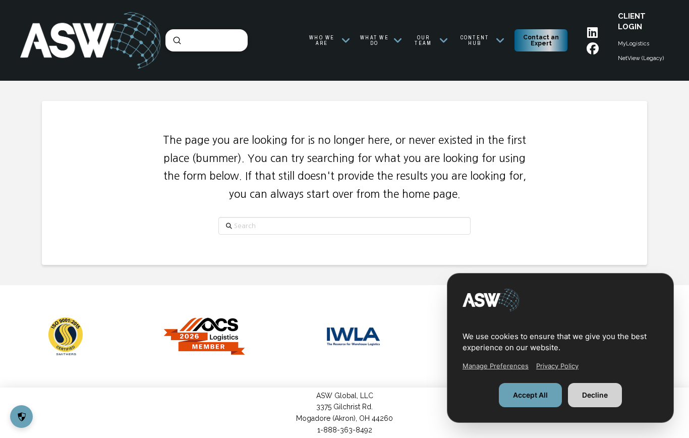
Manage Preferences (496, 366)
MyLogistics (633, 43)
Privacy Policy (557, 366)
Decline (595, 395)
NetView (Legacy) (641, 58)
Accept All (530, 395)
